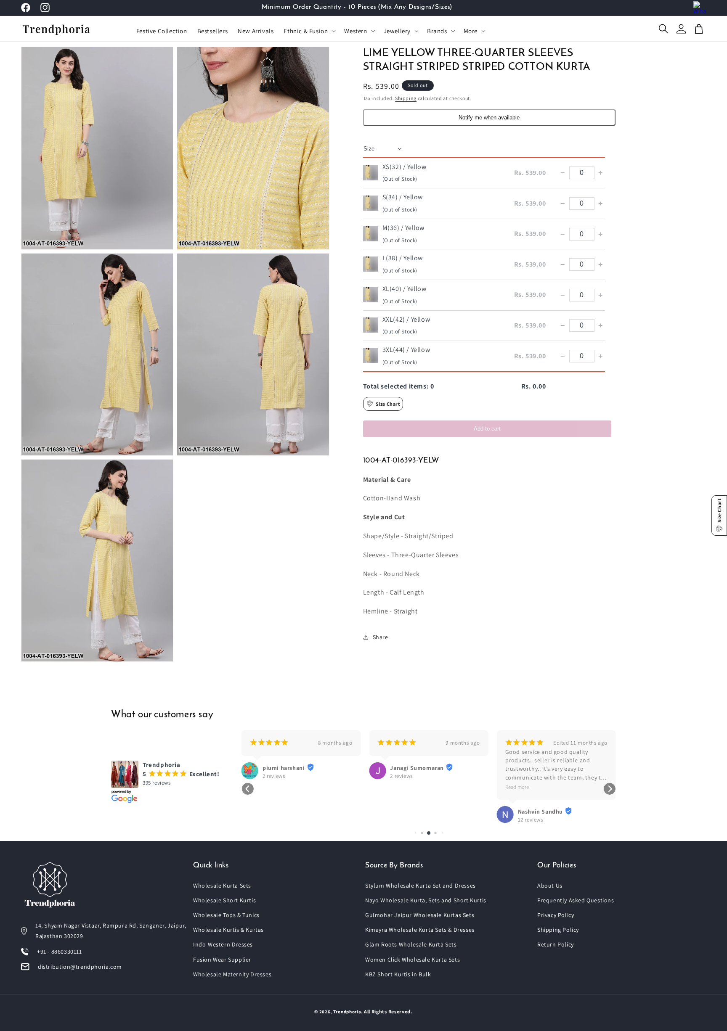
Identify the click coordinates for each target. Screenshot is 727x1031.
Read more (517, 786)
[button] (309, 31)
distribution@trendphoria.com (80, 966)
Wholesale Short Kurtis (224, 900)
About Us (549, 885)
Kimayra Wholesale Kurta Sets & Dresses (420, 929)
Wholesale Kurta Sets (222, 885)
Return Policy (555, 944)
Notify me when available (489, 117)
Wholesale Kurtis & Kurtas (228, 929)
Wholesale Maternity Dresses (232, 974)
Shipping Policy (558, 929)
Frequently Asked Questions (575, 900)
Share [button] (380, 637)
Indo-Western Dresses (223, 944)
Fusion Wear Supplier (222, 959)
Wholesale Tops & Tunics (226, 915)
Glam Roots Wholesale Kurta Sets (411, 944)
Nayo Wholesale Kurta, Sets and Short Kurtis (425, 900)
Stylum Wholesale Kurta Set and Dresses (420, 885)
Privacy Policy (555, 915)
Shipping (406, 98)
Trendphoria (347, 1012)
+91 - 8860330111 (59, 951)
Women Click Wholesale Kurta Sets (412, 959)
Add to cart (487, 429)
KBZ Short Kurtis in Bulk (398, 974)
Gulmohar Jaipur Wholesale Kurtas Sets (419, 915)
